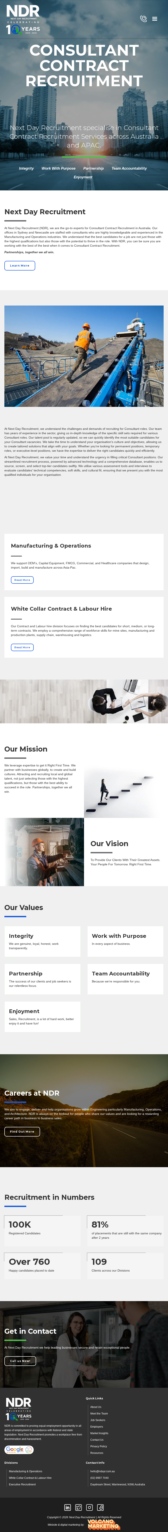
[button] (155, 19)
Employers (96, 1426)
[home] (23, 19)
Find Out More (22, 1131)
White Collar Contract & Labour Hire (30, 1477)
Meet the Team (99, 1413)
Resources (96, 1453)
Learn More (20, 265)
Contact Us (96, 1439)
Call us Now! (20, 1361)
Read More (22, 580)
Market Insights (99, 1433)
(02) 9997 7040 (99, 1477)
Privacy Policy (98, 1446)
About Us (95, 1407)
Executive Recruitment (22, 1484)
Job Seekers (97, 1420)
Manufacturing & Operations (25, 1471)
